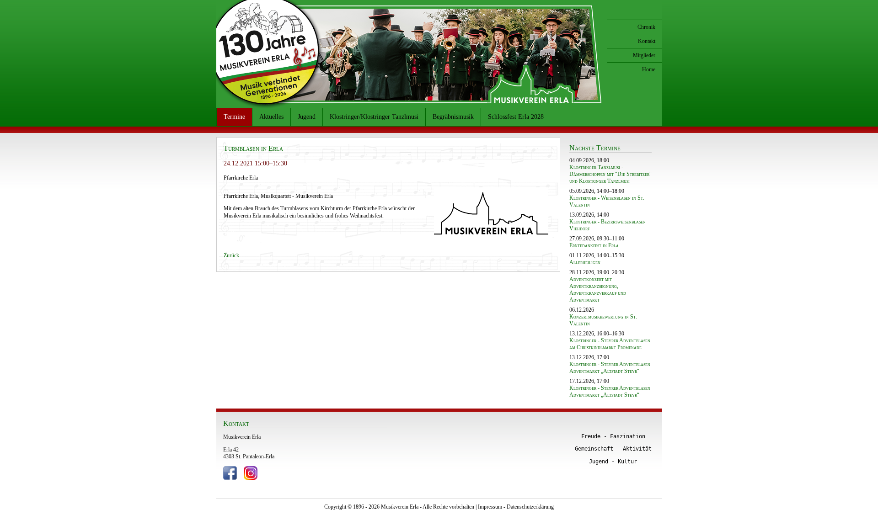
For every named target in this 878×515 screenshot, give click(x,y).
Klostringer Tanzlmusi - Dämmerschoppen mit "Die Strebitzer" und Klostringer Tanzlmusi (610, 174)
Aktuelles (271, 116)
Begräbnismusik (453, 116)
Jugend (307, 116)
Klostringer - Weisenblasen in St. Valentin (606, 201)
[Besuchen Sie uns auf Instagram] (250, 478)
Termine (234, 116)
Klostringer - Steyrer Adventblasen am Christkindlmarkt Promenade (609, 343)
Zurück (231, 255)
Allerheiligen (584, 262)
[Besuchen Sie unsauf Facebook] (230, 478)
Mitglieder (644, 55)
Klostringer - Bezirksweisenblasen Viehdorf (607, 225)
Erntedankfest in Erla (594, 245)
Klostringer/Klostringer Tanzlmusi (374, 116)
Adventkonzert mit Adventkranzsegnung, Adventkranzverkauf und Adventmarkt (597, 289)
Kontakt (646, 41)
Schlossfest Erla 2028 (516, 116)
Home (648, 69)
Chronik (646, 27)
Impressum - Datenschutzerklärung (516, 507)
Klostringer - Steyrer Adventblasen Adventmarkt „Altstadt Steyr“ (609, 367)
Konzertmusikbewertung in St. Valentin (603, 320)
